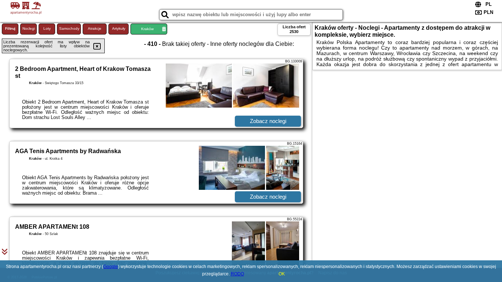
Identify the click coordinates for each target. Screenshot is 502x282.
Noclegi (28, 28)
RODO (237, 273)
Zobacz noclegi (268, 121)
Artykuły (118, 28)
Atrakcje (94, 28)
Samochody (69, 28)
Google (110, 266)
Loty (47, 28)
